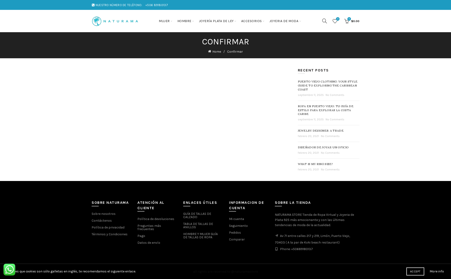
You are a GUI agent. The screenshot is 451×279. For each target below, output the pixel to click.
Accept (415, 271)
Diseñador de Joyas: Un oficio (323, 147)
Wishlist (337, 19)
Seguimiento (238, 226)
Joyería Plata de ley (216, 21)
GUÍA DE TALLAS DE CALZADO (197, 215)
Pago (141, 236)
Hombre (184, 21)
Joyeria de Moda (284, 21)
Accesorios (251, 21)
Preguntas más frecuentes (149, 227)
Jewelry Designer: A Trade (321, 130)
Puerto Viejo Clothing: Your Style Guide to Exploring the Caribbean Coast (328, 85)
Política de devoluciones (155, 219)
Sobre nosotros (104, 214)
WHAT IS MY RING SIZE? (315, 164)
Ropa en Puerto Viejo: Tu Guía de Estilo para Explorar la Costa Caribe (326, 110)
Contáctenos (102, 221)
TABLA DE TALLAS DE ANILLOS (198, 225)
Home (216, 52)
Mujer (164, 21)
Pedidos (235, 233)
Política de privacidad (108, 227)
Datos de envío (148, 243)
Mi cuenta (236, 219)
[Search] (324, 20)
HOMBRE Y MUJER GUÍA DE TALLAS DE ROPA (200, 235)
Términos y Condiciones (110, 234)
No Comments (335, 95)
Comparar (237, 239)
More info (437, 271)
